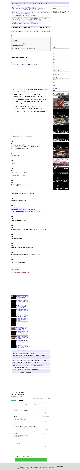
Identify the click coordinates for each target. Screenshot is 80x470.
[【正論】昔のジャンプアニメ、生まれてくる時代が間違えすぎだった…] (13, 297)
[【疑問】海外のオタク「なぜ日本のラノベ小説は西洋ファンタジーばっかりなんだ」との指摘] (61, 153)
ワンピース (33, 3)
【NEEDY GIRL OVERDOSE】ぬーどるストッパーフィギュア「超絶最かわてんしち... (26, 23)
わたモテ (28, 3)
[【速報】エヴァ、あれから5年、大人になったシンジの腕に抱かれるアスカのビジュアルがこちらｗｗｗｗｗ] (13, 315)
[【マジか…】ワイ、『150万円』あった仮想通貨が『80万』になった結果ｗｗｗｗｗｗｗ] (61, 129)
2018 (53, 62)
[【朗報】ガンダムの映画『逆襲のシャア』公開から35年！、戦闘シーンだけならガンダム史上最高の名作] (61, 97)
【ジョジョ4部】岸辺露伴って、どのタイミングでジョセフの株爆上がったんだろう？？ (26, 19)
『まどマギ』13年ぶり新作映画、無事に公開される (20, 13)
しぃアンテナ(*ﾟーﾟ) (56, 79)
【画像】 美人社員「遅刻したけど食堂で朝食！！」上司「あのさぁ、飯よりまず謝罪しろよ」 (27, 8)
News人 (54, 85)
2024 (53, 53)
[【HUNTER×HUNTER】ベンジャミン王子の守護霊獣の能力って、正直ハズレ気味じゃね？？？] (61, 137)
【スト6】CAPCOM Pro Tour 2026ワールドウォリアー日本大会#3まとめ (23, 15)
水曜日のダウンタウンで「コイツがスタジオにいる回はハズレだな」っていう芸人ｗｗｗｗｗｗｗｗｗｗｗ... (30, 12)
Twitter (23, 3)
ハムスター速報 (55, 88)
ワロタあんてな (55, 77)
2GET (53, 82)
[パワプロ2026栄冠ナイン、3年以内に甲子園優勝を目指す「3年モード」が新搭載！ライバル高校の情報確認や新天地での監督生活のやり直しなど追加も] (61, 178)
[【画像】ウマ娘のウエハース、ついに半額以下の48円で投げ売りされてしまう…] (61, 121)
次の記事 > (36, 404)
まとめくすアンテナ (56, 74)
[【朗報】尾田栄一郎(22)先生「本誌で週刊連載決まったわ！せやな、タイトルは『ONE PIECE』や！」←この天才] (13, 333)
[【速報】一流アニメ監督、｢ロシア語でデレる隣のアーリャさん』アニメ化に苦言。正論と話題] (61, 162)
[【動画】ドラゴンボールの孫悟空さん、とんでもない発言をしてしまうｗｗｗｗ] (13, 302)
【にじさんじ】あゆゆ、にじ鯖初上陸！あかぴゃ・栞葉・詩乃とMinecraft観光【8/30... (26, 22)
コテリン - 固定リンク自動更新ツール (12, 296)
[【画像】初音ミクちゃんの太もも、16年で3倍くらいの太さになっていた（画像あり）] (13, 346)
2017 (53, 64)
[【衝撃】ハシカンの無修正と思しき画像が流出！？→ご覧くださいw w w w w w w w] (61, 145)
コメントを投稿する (31, 459)
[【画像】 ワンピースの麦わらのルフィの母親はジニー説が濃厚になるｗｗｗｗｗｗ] (13, 311)
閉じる (60, 466)
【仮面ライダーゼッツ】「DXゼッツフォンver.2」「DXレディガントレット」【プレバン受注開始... (28, 11)
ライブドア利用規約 (22, 468)
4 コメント (48, 398)
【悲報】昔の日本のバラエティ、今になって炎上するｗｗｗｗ (22, 7)
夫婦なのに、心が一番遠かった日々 (17, 5)
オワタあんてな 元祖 (56, 83)
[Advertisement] (21, 76)
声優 (46, 3)
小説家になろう (40, 3)
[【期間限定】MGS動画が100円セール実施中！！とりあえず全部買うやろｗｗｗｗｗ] (13, 337)
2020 (53, 59)
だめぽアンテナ (55, 76)
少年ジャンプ (36, 398)
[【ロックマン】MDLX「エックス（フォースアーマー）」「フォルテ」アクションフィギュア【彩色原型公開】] (61, 113)
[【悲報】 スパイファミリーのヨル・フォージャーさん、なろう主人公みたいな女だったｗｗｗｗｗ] (13, 342)
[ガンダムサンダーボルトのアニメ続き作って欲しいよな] (61, 186)
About (16, 3)
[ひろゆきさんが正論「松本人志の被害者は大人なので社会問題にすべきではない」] (13, 320)
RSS (20, 3)
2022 (53, 56)
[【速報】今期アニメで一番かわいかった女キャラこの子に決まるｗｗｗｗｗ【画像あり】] (13, 306)
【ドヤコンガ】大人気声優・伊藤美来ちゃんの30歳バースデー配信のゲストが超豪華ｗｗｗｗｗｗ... (28, 16)
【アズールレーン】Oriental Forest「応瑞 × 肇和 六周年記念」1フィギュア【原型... (25, 9)
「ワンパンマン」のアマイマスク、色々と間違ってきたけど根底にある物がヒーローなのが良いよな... (28, 18)
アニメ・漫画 (42, 398)
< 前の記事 (26, 404)
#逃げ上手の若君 (19, 396)
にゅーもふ (54, 80)
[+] (54, 53)
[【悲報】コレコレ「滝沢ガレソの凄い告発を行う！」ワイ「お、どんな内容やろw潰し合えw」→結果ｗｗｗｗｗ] (61, 170)
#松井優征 (14, 396)
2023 (53, 54)
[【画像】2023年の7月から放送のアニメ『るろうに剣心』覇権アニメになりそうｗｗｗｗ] (13, 328)
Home (13, 3)
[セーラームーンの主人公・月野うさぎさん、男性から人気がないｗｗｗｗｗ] (13, 324)
